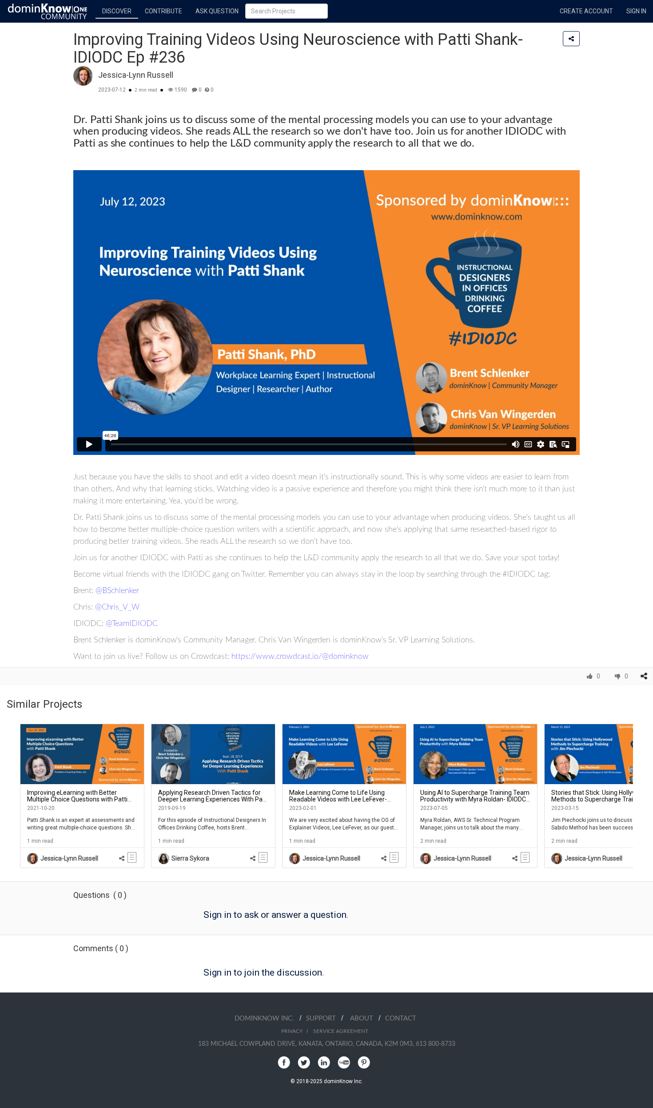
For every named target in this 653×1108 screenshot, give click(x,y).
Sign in (636, 11)
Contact (400, 1018)
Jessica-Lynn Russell (135, 75)
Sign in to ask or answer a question (274, 914)
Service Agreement (340, 1031)
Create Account (586, 11)
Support (323, 1018)
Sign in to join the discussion (262, 972)
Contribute (163, 11)
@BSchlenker (117, 591)
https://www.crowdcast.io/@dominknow (300, 657)
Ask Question (217, 11)
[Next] (639, 796)
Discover (116, 11)
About (364, 1018)
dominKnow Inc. (267, 1018)
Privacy (292, 1031)
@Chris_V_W (117, 607)
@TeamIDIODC (133, 624)
